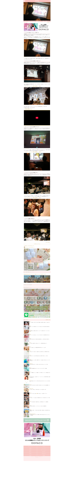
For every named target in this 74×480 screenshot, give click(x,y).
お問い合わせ (43, 451)
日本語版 (30, 453)
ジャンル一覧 (43, 448)
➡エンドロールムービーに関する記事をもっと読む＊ (33, 197)
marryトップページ (30, 446)
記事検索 (30, 448)
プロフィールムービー (32, 274)
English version (44, 453)
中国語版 (30, 455)
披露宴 (25, 274)
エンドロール (44, 274)
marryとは (44, 446)
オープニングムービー (38, 274)
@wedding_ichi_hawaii (26, 82)
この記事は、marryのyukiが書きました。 (30, 247)
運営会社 (30, 451)
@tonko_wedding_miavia (26, 148)
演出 (27, 274)
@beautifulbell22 (25, 216)
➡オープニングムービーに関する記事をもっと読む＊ (33, 86)
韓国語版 (44, 455)
